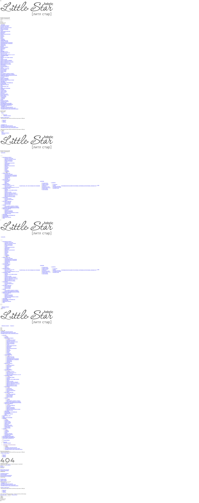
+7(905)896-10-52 (9, 108)
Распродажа (2, 466)
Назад (7, 336)
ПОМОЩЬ (6, 420)
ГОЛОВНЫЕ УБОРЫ (10, 377)
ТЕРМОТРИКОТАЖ (10, 356)
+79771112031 (8, 126)
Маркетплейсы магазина (4, 469)
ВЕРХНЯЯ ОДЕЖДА (10, 371)
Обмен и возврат (3, 480)
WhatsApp (4, 456)
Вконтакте (4, 120)
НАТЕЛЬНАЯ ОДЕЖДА (11, 339)
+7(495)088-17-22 (4, 106)
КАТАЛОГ (6, 337)
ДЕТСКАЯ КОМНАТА (11, 405)
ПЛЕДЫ (8, 399)
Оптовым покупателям (4, 470)
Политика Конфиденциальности (6, 475)
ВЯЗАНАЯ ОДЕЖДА (10, 365)
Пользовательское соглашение (5, 476)
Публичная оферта (3, 474)
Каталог (1, 465)
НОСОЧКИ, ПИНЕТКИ (11, 394)
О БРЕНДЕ (7, 430)
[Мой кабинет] (0, 305)
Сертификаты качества (4, 473)
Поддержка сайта (3, 494)
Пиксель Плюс (14, 494)
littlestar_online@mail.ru (5, 117)
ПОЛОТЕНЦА (9, 388)
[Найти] (1, 20)
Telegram (4, 121)
